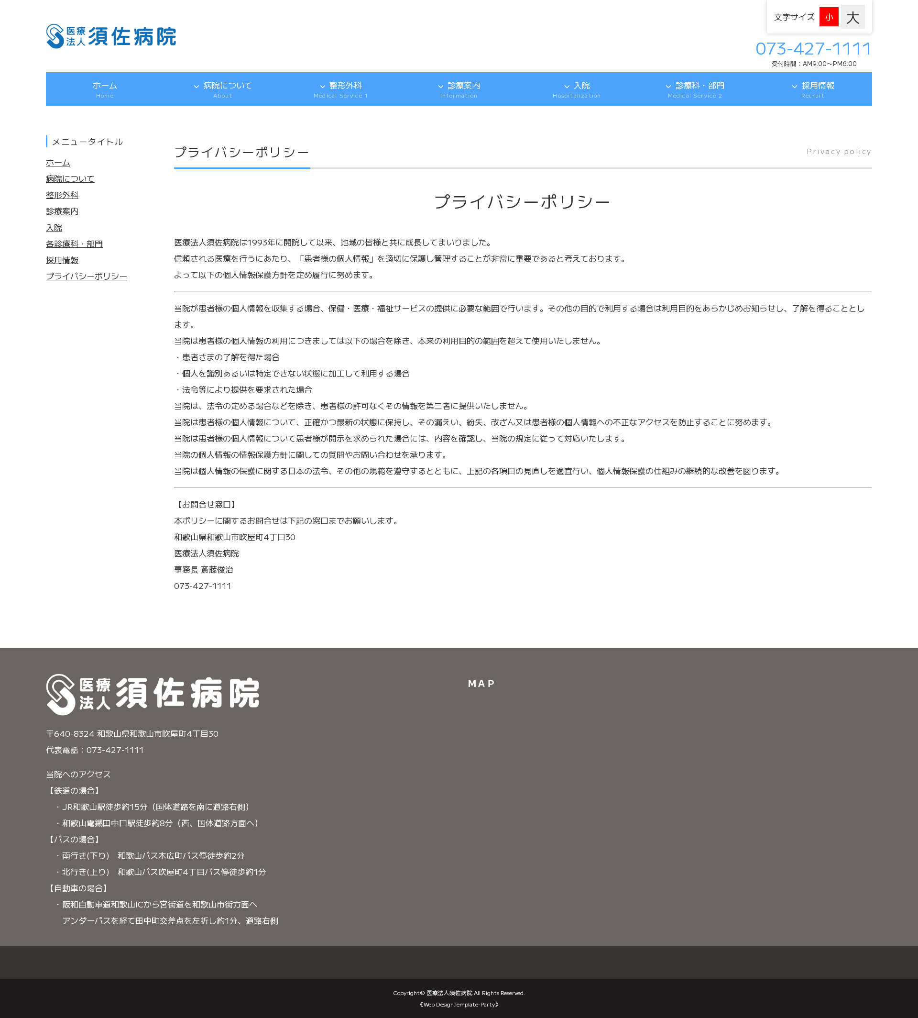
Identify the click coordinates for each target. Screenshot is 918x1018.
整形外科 (341, 89)
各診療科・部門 (74, 243)
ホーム (105, 89)
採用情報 (817, 89)
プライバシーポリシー (86, 276)
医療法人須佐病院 (449, 992)
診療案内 (460, 89)
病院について (228, 89)
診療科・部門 (696, 89)
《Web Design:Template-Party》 (459, 1004)
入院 (577, 89)
